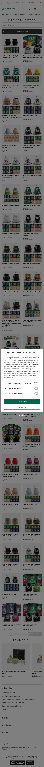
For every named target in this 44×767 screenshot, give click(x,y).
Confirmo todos (22, 401)
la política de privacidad (30, 364)
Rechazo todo (22, 407)
